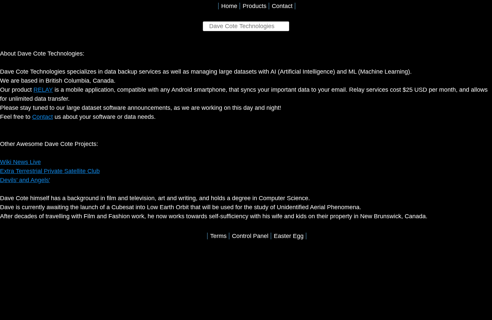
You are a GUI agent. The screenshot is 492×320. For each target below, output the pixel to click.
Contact (282, 6)
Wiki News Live (20, 162)
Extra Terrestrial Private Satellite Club (50, 171)
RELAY (43, 89)
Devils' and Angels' (25, 180)
